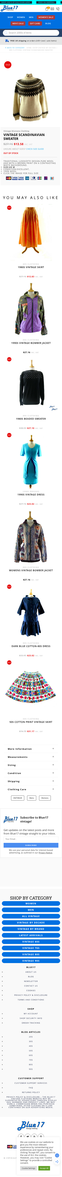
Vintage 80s (31, 954)
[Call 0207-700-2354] (58, 9)
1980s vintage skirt (31, 267)
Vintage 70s (31, 948)
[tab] (31, 749)
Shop (10, 17)
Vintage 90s (31, 960)
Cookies (31, 990)
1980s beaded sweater (31, 418)
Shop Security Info (31, 1018)
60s (31, 1055)
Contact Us (31, 986)
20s (31, 1037)
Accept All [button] (44, 1168)
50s (31, 1050)
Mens (31, 798)
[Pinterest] (41, 1137)
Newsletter (31, 981)
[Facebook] (21, 1137)
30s (31, 1041)
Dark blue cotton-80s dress (31, 646)
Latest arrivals (31, 935)
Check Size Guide (35, 149)
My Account (31, 1013)
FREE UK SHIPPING (46, 2)
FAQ (31, 1087)
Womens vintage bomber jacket (31, 570)
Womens (44, 798)
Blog (48, 23)
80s (31, 1064)
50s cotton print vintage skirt (31, 722)
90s (31, 1069)
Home (29, 47)
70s (31, 1060)
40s (31, 1046)
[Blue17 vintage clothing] (9, 8)
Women (21, 17)
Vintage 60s (31, 941)
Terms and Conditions (31, 1000)
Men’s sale (18, 23)
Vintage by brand (31, 929)
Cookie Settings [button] (28, 1168)
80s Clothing (15, 50)
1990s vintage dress (31, 494)
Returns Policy (31, 1092)
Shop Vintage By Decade (44, 47)
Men (31, 17)
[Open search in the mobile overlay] (31, 33)
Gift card (35, 23)
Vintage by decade (31, 922)
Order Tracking (31, 1023)
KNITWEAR (17, 798)
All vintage (31, 916)
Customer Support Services (31, 1083)
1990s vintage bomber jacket (31, 343)
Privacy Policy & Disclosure (31, 995)
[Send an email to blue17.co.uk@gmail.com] (52, 9)
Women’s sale (45, 17)
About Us (31, 972)
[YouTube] (34, 1137)
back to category (15, 47)
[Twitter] (28, 1137)
